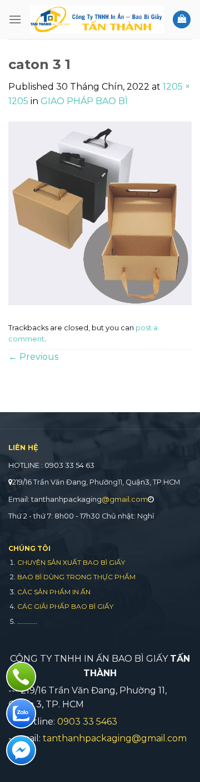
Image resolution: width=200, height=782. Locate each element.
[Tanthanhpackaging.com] (97, 19)
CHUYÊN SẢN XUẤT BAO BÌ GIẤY (71, 562)
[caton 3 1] (100, 213)
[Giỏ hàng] (182, 20)
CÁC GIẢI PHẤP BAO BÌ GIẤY (65, 606)
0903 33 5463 (87, 721)
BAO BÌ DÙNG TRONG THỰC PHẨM (76, 577)
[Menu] (15, 19)
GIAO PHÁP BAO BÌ (84, 101)
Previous (33, 356)
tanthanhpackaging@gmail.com (115, 738)
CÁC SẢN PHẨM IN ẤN (54, 592)
